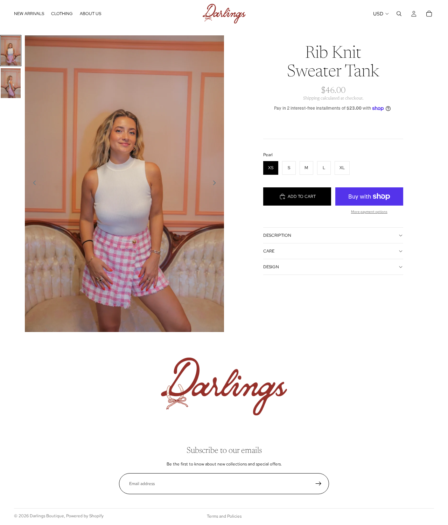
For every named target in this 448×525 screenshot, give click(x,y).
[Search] (399, 13)
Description (277, 235)
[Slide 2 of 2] (11, 83)
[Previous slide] (32, 184)
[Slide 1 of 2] (11, 50)
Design (271, 267)
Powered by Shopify (85, 516)
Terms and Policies (224, 516)
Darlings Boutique (47, 516)
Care (268, 251)
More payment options (369, 211)
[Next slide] (216, 184)
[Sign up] (318, 483)
